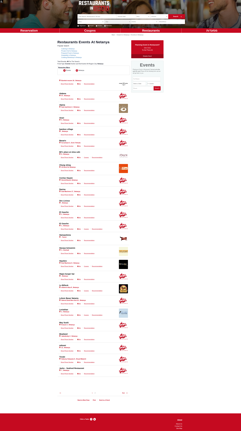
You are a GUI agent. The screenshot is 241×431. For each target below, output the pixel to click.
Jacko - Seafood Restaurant (71, 368)
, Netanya (64, 131)
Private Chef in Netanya (69, 51)
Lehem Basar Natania (68, 298)
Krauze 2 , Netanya (68, 325)
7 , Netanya (65, 370)
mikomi (62, 345)
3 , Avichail (65, 250)
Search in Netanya (123, 35)
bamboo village (66, 129)
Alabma (62, 93)
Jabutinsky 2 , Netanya (69, 336)
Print (94, 400)
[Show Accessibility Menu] (1, 1)
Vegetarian (82, 25)
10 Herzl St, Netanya (68, 167)
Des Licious (64, 201)
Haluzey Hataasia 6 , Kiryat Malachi (73, 359)
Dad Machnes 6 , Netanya (70, 263)
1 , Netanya (65, 225)
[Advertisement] (9, 63)
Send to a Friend (104, 400)
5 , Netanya (65, 120)
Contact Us (178, 426)
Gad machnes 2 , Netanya (70, 107)
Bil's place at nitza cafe (69, 152)
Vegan (92, 25)
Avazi (61, 118)
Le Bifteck (63, 285)
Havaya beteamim (67, 248)
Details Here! (147, 56)
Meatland (63, 334)
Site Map (179, 428)
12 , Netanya (65, 347)
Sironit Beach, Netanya (69, 180)
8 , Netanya (65, 154)
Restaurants (151, 30)
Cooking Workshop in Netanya (71, 57)
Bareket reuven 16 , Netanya (71, 80)
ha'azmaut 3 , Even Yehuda (70, 143)
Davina (62, 189)
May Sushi (64, 323)
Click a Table (84, 419)
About (179, 420)
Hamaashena (65, 235)
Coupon (86, 157)
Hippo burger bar (67, 274)
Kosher (100, 25)
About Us (179, 424)
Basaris (62, 141)
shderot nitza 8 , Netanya (70, 287)
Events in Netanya (137, 35)
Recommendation (89, 84)
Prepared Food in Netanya (70, 53)
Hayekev (63, 261)
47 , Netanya (65, 95)
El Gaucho (64, 212)
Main (113, 35)
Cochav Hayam (66, 178)
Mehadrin (109, 25)
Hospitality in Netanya (68, 55)
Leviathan (63, 310)
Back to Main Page (84, 400)
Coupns (90, 30)
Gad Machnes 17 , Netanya (70, 191)
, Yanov (64, 237)
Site (80, 84)
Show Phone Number (67, 84)
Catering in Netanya (68, 49)
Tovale (62, 357)
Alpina (62, 105)
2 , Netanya (65, 214)
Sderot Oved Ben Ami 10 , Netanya (73, 300)
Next (123, 393)
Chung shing (65, 165)
